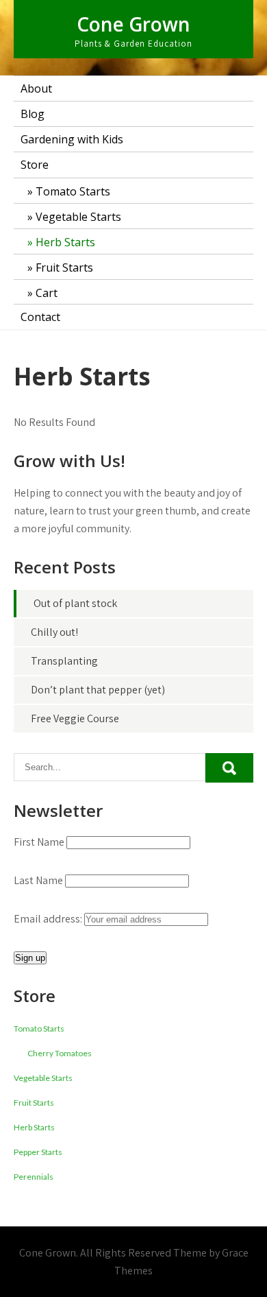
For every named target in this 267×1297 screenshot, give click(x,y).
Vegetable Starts (78, 216)
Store (35, 164)
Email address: (49, 919)
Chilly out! (54, 632)
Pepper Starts (38, 1152)
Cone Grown (133, 24)
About (36, 88)
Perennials (33, 1176)
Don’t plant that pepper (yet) (98, 689)
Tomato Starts (73, 191)
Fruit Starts (64, 267)
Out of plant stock (75, 603)
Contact (40, 316)
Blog (32, 113)
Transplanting (64, 661)
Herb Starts (65, 242)
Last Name (38, 880)
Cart (47, 292)
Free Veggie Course (75, 718)
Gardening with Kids (72, 139)
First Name (39, 842)
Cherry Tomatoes (59, 1053)
